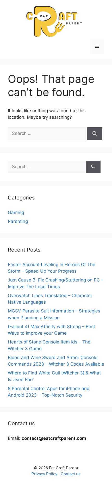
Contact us (70, 473)
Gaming (16, 212)
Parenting (18, 221)
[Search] (94, 133)
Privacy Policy (44, 473)
